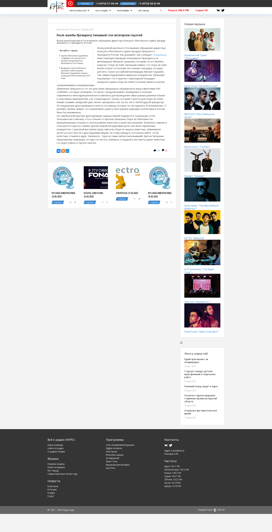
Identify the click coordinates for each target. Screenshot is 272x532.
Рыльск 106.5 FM (172, 472)
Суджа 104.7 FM (172, 476)
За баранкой (112, 458)
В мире (51, 492)
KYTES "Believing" (194, 238)
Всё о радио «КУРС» (61, 439)
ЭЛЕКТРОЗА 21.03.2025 (127, 193)
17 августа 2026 (190, 417)
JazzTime (110, 468)
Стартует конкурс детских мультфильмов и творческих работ (199, 374)
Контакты (171, 439)
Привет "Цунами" (194, 176)
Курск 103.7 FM (172, 466)
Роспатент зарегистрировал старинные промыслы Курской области (200, 398)
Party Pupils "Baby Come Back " (201, 331)
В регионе (53, 486)
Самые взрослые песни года (62, 473)
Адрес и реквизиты (174, 450)
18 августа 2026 (190, 405)
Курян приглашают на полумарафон (196, 361)
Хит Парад (143, 10)
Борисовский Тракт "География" (195, 57)
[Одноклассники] (63, 151)
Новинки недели (56, 463)
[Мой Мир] (67, 151)
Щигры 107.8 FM (172, 486)
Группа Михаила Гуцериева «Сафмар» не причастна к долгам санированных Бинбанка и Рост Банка (74, 59)
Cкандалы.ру (160, 54)
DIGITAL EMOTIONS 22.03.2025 (93, 194)
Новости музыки (56, 467)
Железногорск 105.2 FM (176, 469)
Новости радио (56, 448)
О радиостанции (56, 451)
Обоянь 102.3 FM (173, 479)
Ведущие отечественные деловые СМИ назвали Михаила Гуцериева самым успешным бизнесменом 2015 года (75, 73)
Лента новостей (78, 10)
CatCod (220, 509)
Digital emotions (114, 448)
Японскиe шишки (114, 454)
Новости (54, 481)
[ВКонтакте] (58, 151)
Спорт (51, 496)
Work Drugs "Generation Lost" (201, 86)
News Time (111, 461)
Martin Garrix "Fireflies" (197, 146)
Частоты (170, 461)
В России (73, 29)
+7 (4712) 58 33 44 (149, 3)
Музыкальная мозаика (118, 464)
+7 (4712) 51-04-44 (107, 3)
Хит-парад (53, 470)
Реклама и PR (171, 453)
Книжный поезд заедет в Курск (201, 386)
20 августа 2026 (190, 381)
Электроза (111, 451)
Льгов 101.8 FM (172, 482)
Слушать (58, 202)
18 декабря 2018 (87, 29)
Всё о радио (102, 10)
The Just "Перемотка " (197, 301)
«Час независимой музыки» (120, 444)
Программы (123, 10)
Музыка (53, 458)
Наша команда (55, 444)
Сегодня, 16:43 (190, 366)
